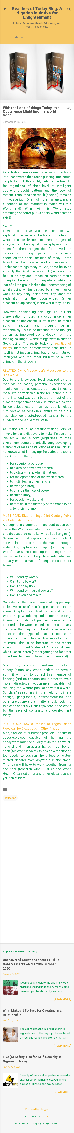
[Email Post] (5, 790)
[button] (69, 108)
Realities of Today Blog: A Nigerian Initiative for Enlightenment (37, 13)
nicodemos (44, 1116)
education (10, 798)
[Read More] (62, 999)
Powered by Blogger (37, 1109)
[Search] (69, 9)
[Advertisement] (37, 912)
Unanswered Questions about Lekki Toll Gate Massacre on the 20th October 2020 (32, 964)
